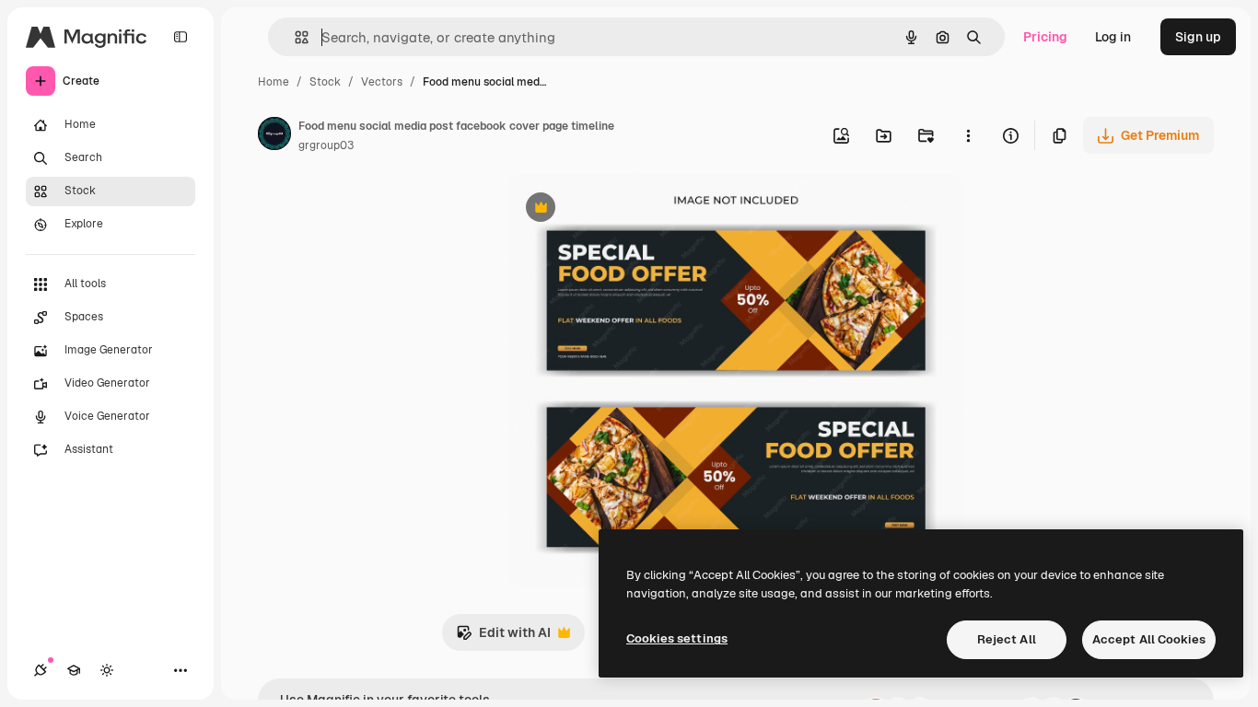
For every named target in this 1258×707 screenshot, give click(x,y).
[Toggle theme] (107, 670)
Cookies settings (677, 638)
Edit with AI (503, 637)
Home (273, 82)
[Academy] (73, 670)
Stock (325, 82)
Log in (1113, 37)
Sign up (1198, 37)
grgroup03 (326, 145)
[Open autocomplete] (294, 37)
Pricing (1045, 37)
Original (625, 209)
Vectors (381, 82)
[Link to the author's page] (274, 136)
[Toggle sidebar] (180, 37)
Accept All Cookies (1149, 639)
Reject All (1006, 639)
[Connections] (40, 670)
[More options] (967, 135)
